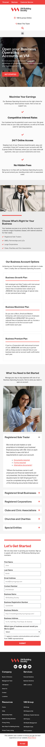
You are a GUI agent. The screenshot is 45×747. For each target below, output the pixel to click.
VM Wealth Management (30, 722)
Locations (5, 696)
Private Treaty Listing (8, 730)
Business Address (11, 618)
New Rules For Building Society (10, 726)
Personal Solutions (29, 677)
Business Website (11, 610)
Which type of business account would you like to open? (21, 627)
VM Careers (5, 684)
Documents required (22, 460)
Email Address (10, 578)
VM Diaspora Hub (28, 711)
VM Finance (27, 719)
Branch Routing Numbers (9, 718)
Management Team (7, 680)
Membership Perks (7, 714)
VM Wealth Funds (28, 726)
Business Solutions (29, 680)
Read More (32, 738)
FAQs (3, 711)
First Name (8, 562)
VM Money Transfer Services (31, 715)
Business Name (10, 594)
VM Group (26, 707)
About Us (4, 688)
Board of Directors (7, 677)
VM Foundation (28, 730)
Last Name (8, 570)
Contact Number (10, 586)
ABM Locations (28, 684)
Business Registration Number (16, 602)
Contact (4, 692)
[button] (22, 33)
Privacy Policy (6, 722)
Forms (4, 707)
